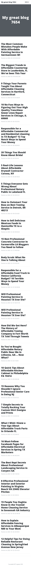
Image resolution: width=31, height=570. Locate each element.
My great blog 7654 (8, 2)
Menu (26, 2)
